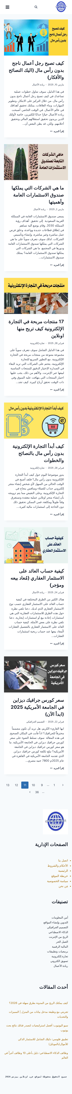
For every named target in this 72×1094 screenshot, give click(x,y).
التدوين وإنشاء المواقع (56, 922)
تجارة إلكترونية (37, 343)
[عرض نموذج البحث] (36, 7)
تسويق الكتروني (59, 961)
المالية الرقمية (60, 946)
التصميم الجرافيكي (35, 721)
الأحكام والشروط (58, 865)
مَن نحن (63, 886)
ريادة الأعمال (38, 84)
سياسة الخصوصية (57, 881)
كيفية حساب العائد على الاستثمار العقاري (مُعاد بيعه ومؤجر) (37, 578)
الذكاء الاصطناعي (58, 932)
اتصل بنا (63, 860)
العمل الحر (62, 941)
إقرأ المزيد (57, 131)
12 (16, 785)
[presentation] (36, 37)
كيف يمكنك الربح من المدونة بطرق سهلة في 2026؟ (38, 1003)
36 (37, 792)
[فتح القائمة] (7, 7)
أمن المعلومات (60, 917)
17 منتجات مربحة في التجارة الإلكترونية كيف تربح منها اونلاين (36, 328)
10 (33, 785)
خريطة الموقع (59, 876)
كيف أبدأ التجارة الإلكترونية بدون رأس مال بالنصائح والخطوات (38, 453)
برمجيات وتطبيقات (57, 951)
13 (7, 785)
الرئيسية (63, 870)
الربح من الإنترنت (58, 936)
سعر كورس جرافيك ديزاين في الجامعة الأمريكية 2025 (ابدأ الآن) (37, 707)
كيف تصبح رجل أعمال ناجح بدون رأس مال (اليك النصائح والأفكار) (36, 70)
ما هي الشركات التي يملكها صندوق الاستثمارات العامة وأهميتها (38, 195)
